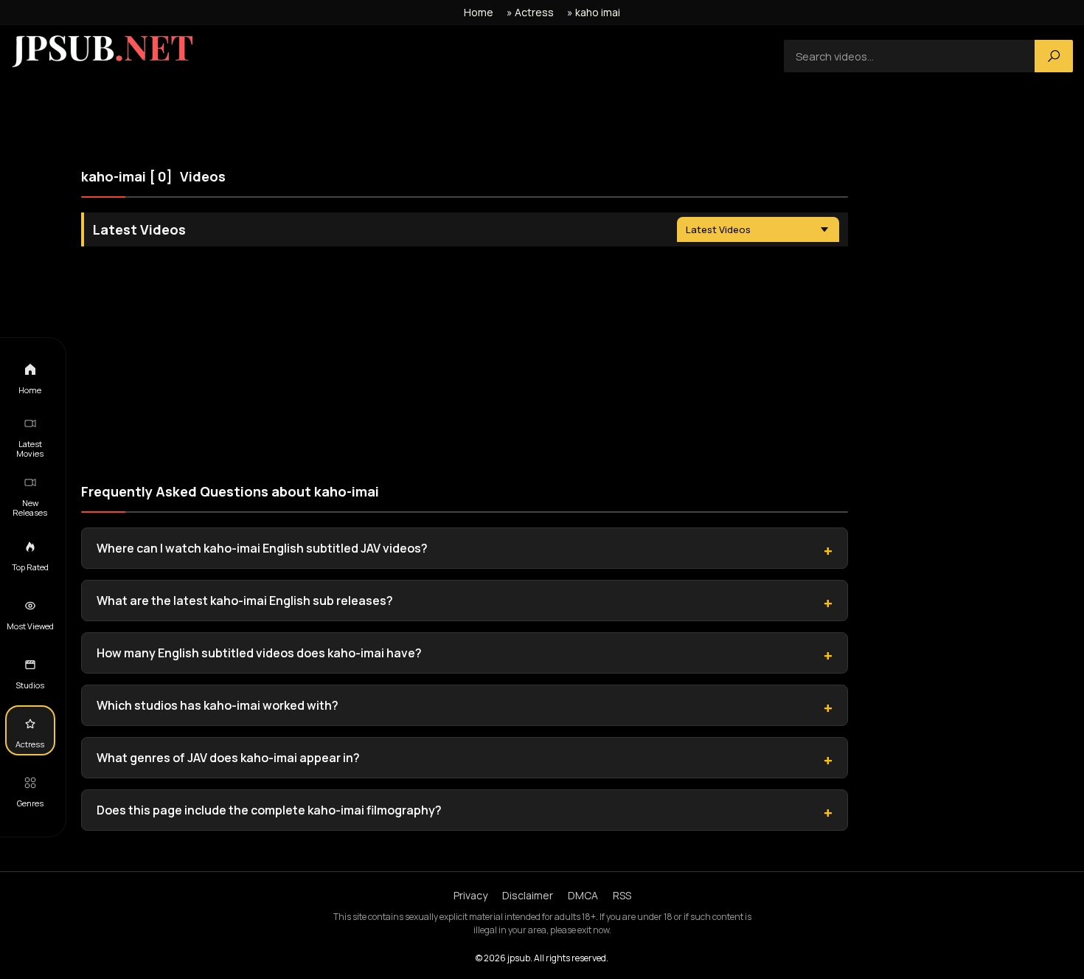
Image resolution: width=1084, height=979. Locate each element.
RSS (622, 895)
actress (534, 12)
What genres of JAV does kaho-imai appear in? (228, 758)
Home (478, 12)
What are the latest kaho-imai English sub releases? (245, 600)
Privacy (470, 895)
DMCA (583, 895)
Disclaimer (527, 895)
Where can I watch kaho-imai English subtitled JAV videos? (262, 548)
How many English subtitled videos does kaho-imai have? (259, 653)
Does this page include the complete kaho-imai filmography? (269, 810)
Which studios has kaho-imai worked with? (217, 705)
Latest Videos (718, 229)
